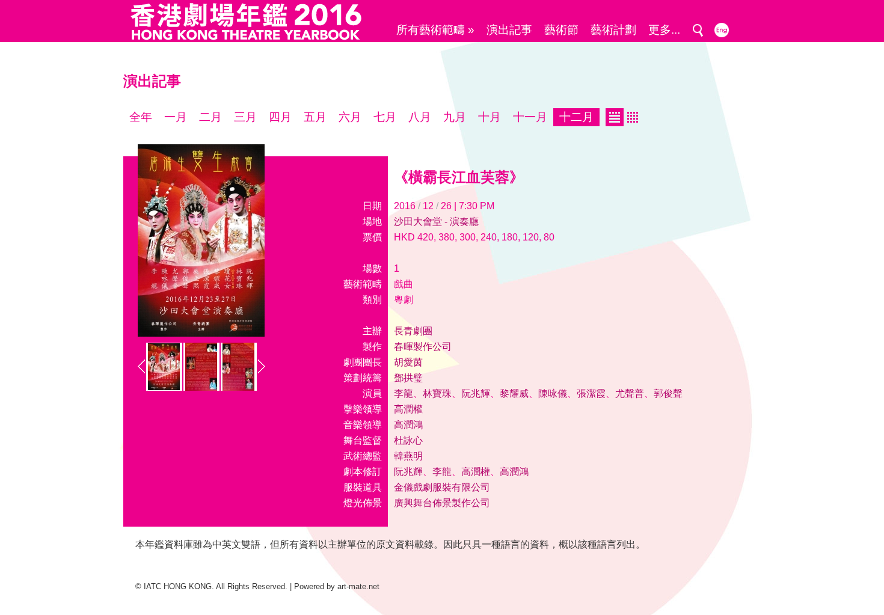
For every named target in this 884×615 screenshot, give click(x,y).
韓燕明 (408, 456)
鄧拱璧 (408, 378)
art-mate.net (358, 586)
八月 (419, 117)
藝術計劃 (613, 29)
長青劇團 (413, 331)
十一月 (530, 117)
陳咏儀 (552, 393)
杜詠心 (408, 440)
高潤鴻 (408, 425)
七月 (384, 117)
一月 (175, 117)
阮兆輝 (475, 393)
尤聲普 (629, 393)
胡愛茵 (408, 362)
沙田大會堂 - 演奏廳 (436, 221)
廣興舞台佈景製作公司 (442, 503)
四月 (280, 117)
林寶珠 (437, 393)
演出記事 (509, 29)
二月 (210, 117)
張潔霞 (591, 393)
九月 (454, 117)
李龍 (403, 393)
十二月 (576, 117)
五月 (315, 117)
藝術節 (561, 29)
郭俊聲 (668, 393)
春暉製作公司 (423, 346)
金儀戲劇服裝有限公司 (442, 487)
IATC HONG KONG (178, 586)
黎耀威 (514, 393)
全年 (140, 117)
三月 (245, 117)
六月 (350, 117)
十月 (489, 117)
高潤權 (408, 409)
